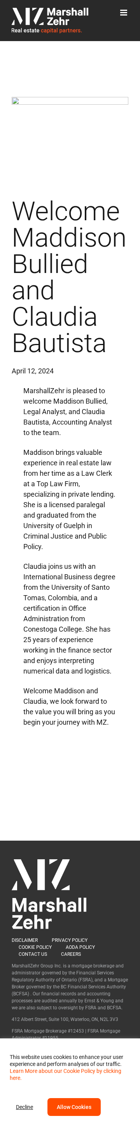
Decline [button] (24, 1107)
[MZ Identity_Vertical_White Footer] (49, 862)
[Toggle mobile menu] (124, 13)
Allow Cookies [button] (74, 1107)
